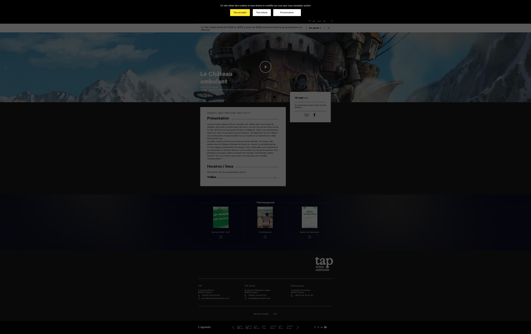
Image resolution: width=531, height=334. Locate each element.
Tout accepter (240, 12)
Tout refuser (262, 12)
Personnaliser (287, 12)
